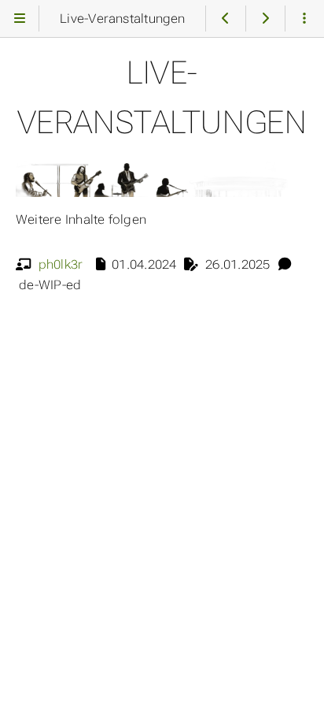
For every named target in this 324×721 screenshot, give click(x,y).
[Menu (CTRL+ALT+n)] (19, 19)
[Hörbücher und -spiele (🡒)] (265, 19)
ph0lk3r (61, 264)
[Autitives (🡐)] (225, 19)
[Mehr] (305, 19)
